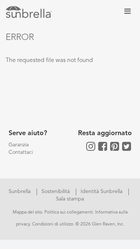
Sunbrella (20, 191)
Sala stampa (70, 199)
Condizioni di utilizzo (52, 224)
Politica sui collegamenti (68, 212)
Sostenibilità (56, 191)
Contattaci (21, 152)
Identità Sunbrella (102, 191)
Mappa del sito (27, 212)
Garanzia (19, 144)
